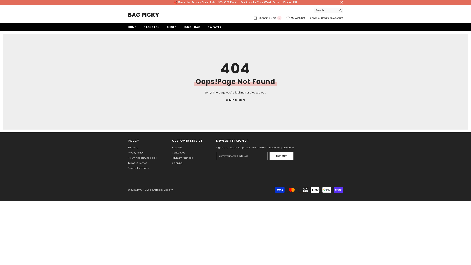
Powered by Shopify (161, 189)
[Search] (328, 10)
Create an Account (332, 18)
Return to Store (235, 99)
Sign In (313, 18)
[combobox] (325, 10)
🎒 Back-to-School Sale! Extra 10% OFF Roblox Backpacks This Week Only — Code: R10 (235, 2)
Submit (281, 156)
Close (341, 2)
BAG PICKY (143, 189)
